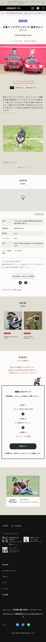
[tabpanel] (23, 140)
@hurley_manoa (9, 113)
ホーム (3, 13)
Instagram (17, 526)
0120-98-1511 (20, 609)
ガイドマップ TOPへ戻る (13, 290)
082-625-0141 (19, 228)
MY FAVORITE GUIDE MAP (14, 13)
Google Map (39, 213)
